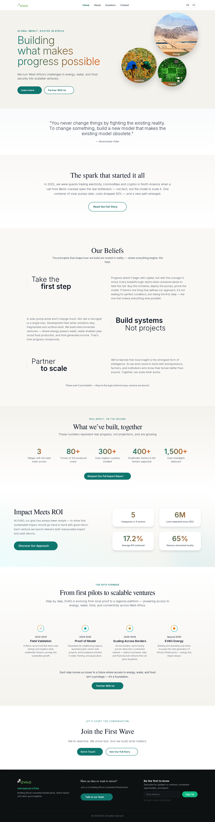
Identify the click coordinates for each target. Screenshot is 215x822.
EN (187, 5)
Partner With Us (57, 90)
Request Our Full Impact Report (105, 476)
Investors (110, 5)
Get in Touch (88, 751)
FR (194, 5)
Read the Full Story (105, 206)
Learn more (27, 90)
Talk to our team (94, 796)
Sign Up (190, 794)
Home (86, 5)
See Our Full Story (120, 751)
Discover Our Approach (34, 545)
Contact (124, 5)
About (97, 5)
